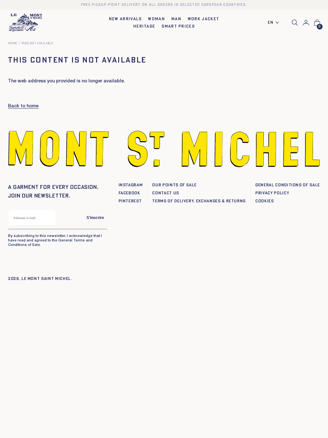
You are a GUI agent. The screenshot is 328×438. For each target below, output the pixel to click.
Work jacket (203, 19)
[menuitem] (275, 23)
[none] (275, 23)
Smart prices (178, 26)
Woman (156, 19)
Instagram (131, 185)
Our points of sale (174, 185)
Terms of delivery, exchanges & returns (199, 201)
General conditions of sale (287, 185)
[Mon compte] (306, 23)
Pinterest (130, 201)
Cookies (264, 201)
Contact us (165, 193)
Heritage (144, 26)
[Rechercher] (295, 23)
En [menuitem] (271, 23)
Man (176, 19)
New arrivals (125, 19)
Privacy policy (272, 193)
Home (12, 43)
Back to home (23, 106)
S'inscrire (95, 217)
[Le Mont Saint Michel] (25, 23)
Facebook (129, 193)
